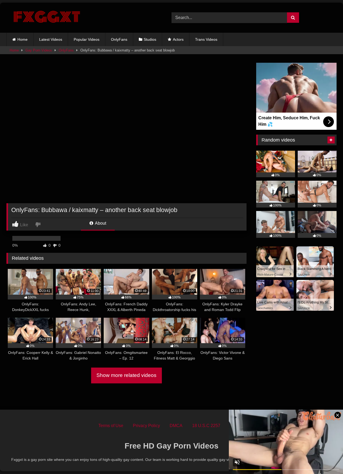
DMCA (176, 425)
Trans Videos (206, 39)
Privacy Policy (146, 425)
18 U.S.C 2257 (206, 425)
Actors (178, 39)
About (100, 223)
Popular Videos (86, 39)
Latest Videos (50, 39)
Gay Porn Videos (38, 50)
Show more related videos (126, 375)
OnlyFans (119, 39)
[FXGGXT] (46, 18)
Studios (150, 39)
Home (22, 39)
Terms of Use (110, 425)
